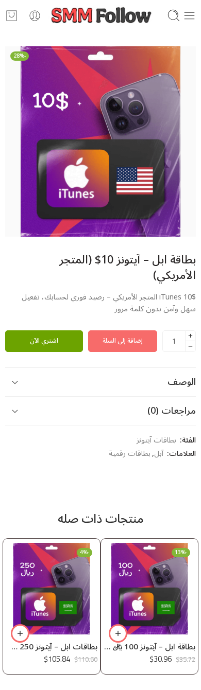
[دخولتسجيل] (34, 15)
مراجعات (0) (171, 410)
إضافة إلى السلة (123, 340)
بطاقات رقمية (129, 454)
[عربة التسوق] (11, 15)
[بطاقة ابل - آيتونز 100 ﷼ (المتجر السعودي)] (149, 588)
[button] (118, 633)
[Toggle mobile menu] (189, 15)
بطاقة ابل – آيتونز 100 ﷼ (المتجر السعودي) (149, 647)
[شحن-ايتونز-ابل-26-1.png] (100, 141)
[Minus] (190, 346)
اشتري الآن (44, 340)
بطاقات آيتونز (156, 440)
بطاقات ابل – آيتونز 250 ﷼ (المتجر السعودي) (51, 647)
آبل (158, 454)
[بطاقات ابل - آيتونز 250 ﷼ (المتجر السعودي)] (51, 588)
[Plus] (190, 335)
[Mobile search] (173, 15)
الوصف (181, 382)
